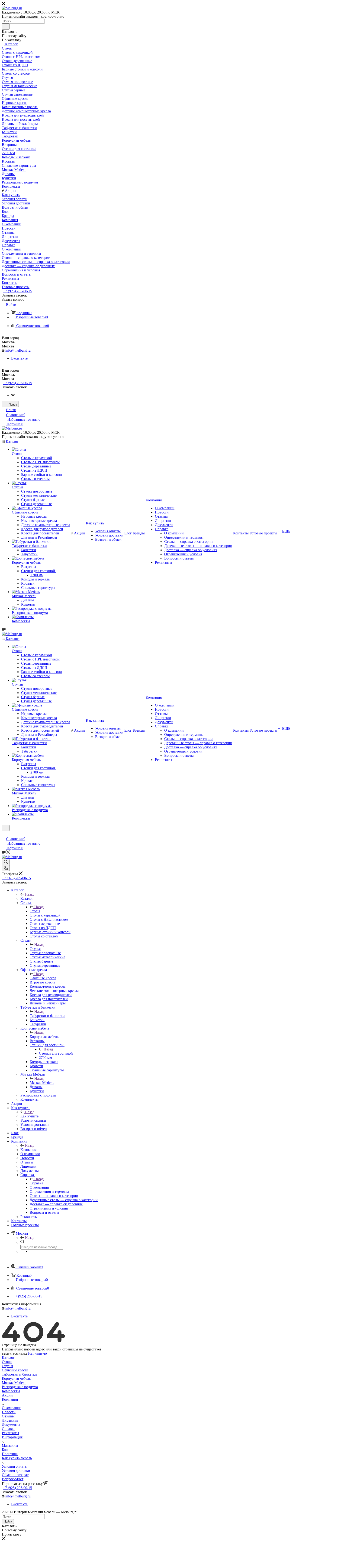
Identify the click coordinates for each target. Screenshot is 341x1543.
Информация (12, 1437)
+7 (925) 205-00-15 (17, 291)
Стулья (35, 949)
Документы (11, 1424)
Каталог (26, 898)
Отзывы (8, 1416)
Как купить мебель (17, 1458)
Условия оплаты (14, 1466)
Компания (28, 1150)
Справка (36, 1183)
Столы (35, 911)
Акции (7, 1395)
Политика (10, 1454)
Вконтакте (19, 358)
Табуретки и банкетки (47, 1016)
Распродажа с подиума (20, 1387)
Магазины (10, 1445)
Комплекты (11, 1391)
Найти (8, 1521)
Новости (9, 1412)
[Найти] (6, 26)
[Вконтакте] (13, 395)
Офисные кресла (43, 978)
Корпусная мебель (44, 1037)
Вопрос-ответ (12, 1479)
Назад (29, 894)
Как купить (29, 1116)
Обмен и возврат (15, 1475)
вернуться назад (14, 1353)
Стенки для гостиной (56, 1053)
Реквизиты (10, 1433)
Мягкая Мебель (42, 1083)
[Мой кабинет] (4, 834)
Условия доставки (16, 1471)
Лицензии (10, 1420)
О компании (11, 1408)
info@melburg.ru (18, 350)
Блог (5, 1450)
